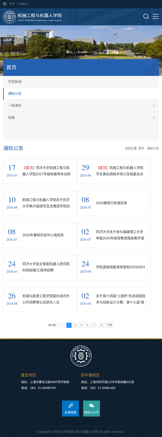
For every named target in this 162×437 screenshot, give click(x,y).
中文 (12, 3)
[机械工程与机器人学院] (32, 16)
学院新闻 (15, 82)
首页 (141, 148)
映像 (11, 117)
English (23, 3)
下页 (109, 325)
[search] (146, 16)
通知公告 (15, 93)
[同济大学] (81, 356)
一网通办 (15, 105)
